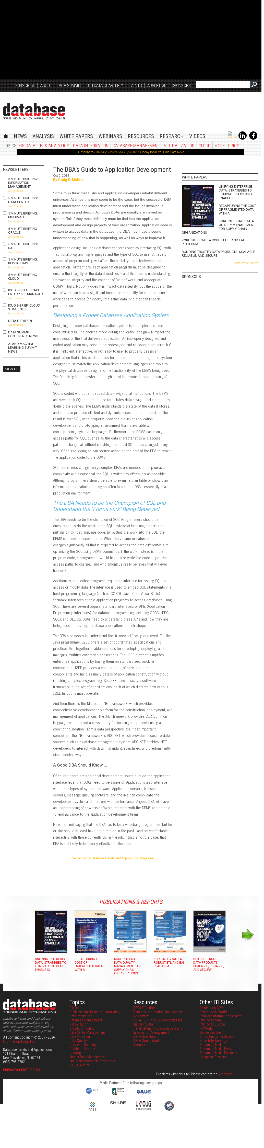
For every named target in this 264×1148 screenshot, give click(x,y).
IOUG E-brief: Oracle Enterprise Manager (25, 292)
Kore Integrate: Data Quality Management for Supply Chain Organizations (218, 226)
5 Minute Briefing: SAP (23, 246)
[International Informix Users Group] (118, 1095)
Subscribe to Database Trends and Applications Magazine (113, 858)
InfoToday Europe (212, 1024)
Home (5, 135)
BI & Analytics (54, 145)
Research (172, 136)
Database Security (82, 1049)
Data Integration (91, 145)
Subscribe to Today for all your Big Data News (131, 152)
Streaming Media (211, 1045)
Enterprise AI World (213, 1012)
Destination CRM (211, 1008)
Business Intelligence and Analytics (94, 1012)
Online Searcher (211, 1032)
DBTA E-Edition (20, 321)
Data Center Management (87, 1032)
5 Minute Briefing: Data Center (23, 200)
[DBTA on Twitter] (232, 137)
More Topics (226, 145)
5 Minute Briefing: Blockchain (23, 261)
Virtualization (179, 145)
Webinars (110, 136)
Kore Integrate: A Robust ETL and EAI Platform (213, 242)
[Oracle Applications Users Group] (143, 1095)
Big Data (26, 145)
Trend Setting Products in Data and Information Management (157, 1030)
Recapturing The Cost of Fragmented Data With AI (237, 209)
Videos (197, 136)
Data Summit (69, 85)
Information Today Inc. (19, 1041)
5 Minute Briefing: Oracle (23, 230)
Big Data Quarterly (105, 85)
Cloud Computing (81, 1028)
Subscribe (25, 85)
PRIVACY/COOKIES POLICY (22, 1070)
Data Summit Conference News (23, 334)
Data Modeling (79, 1036)
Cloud (205, 145)
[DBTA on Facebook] (253, 138)
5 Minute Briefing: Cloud (23, 276)
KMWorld (206, 1028)
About (46, 85)
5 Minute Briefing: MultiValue (23, 215)
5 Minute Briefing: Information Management (23, 182)
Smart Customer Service (217, 1036)
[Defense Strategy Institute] (169, 1110)
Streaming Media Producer (218, 1053)
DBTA (34, 111)
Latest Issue (16, 191)
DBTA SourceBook (146, 1041)
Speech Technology (213, 1041)
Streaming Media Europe (217, 1049)
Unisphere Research (213, 1057)
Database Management (136, 145)
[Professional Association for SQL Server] (92, 1111)
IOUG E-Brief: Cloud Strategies (24, 307)
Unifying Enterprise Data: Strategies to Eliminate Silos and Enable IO (235, 192)
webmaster (225, 1074)
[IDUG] (92, 1093)
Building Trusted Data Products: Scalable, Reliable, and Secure (219, 253)
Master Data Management (87, 1057)
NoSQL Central (79, 1065)
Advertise (156, 85)
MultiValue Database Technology (92, 1061)
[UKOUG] (143, 1109)
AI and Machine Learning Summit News (22, 347)
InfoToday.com (210, 1020)
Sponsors (181, 85)
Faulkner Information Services (221, 1016)
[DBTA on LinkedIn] (242, 138)
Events (135, 85)
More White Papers (246, 263)
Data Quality (78, 1041)
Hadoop (75, 1053)
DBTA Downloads (145, 1036)
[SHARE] (118, 1104)
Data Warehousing (82, 1045)
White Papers (76, 136)
